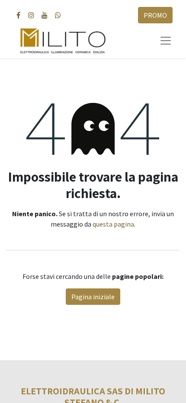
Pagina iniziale (93, 296)
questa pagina (113, 224)
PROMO (155, 15)
